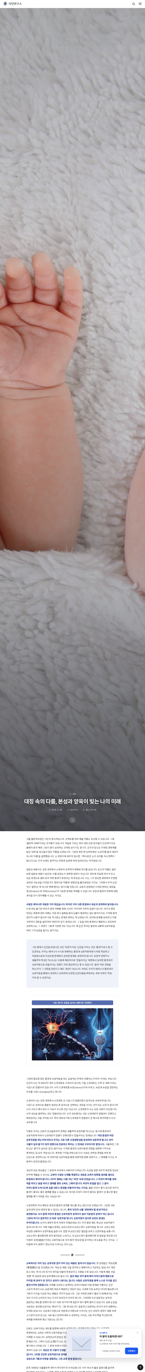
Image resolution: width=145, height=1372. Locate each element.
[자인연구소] (12, 4)
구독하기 (131, 1351)
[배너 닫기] (137, 1332)
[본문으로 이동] (72, 820)
